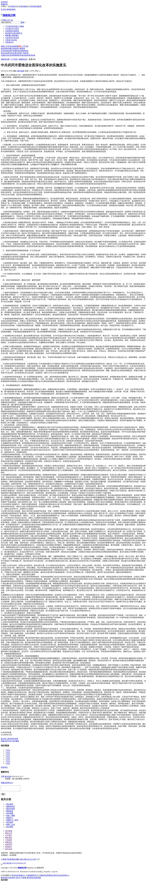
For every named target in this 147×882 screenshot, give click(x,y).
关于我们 (8, 835)
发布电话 (28, 55)
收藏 (2, 741)
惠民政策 (9, 811)
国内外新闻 (10, 809)
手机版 (9, 859)
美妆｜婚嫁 (10, 815)
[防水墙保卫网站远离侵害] (39, 859)
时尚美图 (9, 813)
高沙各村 (18, 53)
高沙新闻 (9, 804)
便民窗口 (12, 35)
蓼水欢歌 (20, 71)
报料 (20, 46)
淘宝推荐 (9, 822)
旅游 (2, 48)
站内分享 (8, 741)
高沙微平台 (13, 33)
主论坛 (18, 878)
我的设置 (4, 878)
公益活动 (12, 38)
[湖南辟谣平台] (32, 875)
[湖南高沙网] (8, 15)
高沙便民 (9, 827)
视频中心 (9, 818)
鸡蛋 (16, 739)
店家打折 (11, 51)
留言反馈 (8, 849)
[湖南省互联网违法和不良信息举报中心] (53, 875)
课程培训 (18, 51)
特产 (18, 48)
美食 (6, 48)
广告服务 (8, 840)
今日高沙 (12, 29)
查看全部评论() (7, 783)
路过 (2, 739)
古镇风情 (12, 31)
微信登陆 (30, 878)
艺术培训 (4, 51)
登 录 (3, 9)
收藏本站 (4, 4)
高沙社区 (11, 53)
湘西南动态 (23, 59)
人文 (6, 46)
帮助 (16, 55)
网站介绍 (8, 833)
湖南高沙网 (5, 59)
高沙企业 (4, 53)
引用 (2, 776)
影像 (16, 46)
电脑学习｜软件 (12, 820)
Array (8, 750)
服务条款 (8, 838)
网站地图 (15, 859)
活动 (13, 46)
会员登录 (11, 55)
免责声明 (8, 844)
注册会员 (4, 55)
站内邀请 (15, 741)
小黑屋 (3, 859)
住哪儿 (10, 48)
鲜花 (13, 739)
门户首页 (14, 26)
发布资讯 (21, 55)
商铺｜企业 (10, 824)
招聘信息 (8, 842)
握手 (9, 739)
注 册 (7, 9)
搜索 (22, 22)
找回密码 (12, 9)
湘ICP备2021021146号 (28, 859)
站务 (33, 55)
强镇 (2, 46)
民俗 (14, 48)
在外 (9, 46)
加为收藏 (8, 831)
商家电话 (25, 51)
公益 (26, 46)
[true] (25, 22)
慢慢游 (22, 48)
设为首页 (4, 2)
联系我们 (8, 847)
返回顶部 (37, 878)
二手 (23, 46)
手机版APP (9, 42)
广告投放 (25, 53)
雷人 (6, 739)
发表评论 (4, 767)
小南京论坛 (11, 40)
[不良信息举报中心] (17, 875)
